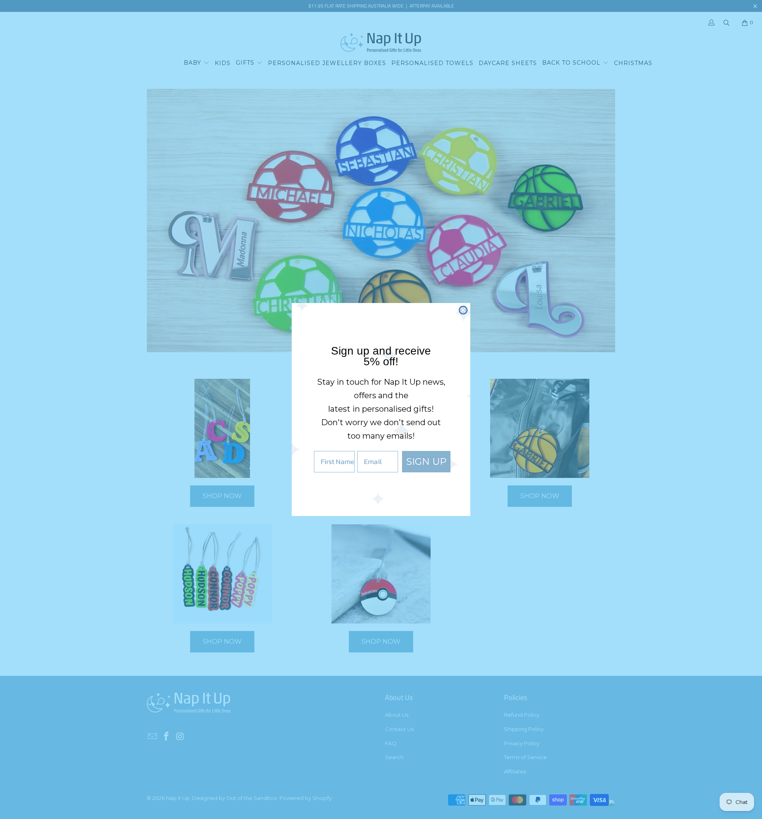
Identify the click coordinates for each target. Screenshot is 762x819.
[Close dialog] (463, 310)
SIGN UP (426, 461)
